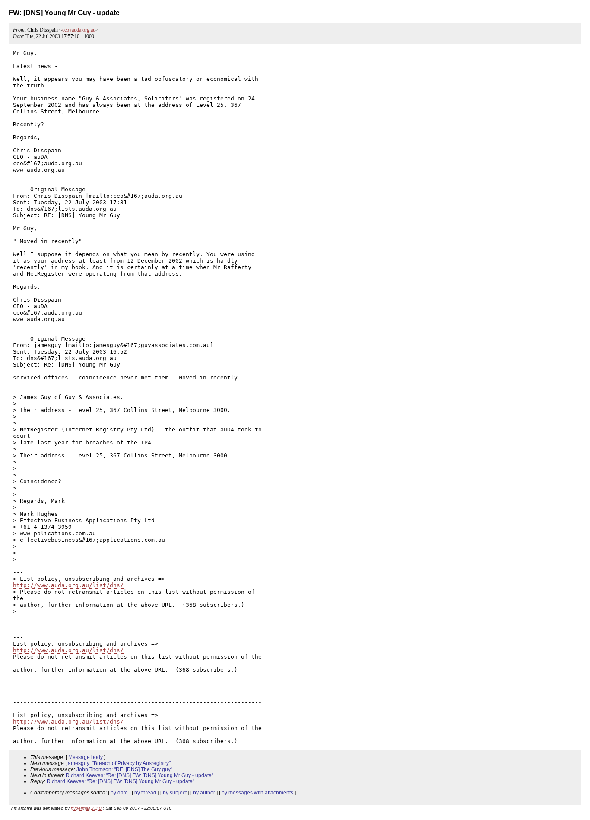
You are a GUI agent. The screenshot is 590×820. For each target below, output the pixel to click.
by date (119, 793)
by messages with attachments (257, 793)
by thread (145, 793)
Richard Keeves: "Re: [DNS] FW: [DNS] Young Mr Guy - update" (139, 775)
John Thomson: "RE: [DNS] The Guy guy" (124, 769)
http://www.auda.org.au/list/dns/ (68, 585)
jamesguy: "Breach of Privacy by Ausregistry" (119, 763)
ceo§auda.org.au (78, 30)
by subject (175, 793)
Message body (85, 757)
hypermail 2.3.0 (86, 808)
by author (204, 793)
